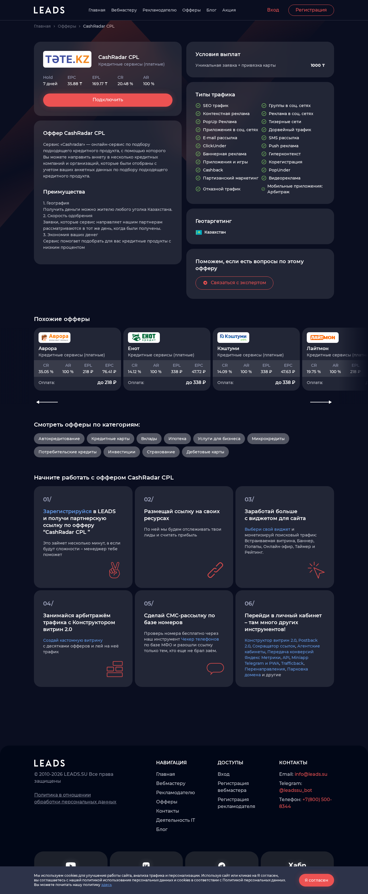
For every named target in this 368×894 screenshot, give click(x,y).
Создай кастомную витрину (73, 640)
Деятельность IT (175, 820)
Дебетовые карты (205, 451)
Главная (97, 10)
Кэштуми (228, 348)
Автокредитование (59, 438)
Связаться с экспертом (238, 282)
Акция (229, 10)
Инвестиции (121, 451)
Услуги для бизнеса (219, 438)
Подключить (108, 99)
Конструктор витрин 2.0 (270, 640)
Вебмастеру (124, 10)
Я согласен (316, 880)
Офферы (191, 10)
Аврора (48, 348)
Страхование (161, 451)
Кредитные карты (110, 438)
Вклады (149, 438)
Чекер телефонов (200, 639)
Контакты (167, 811)
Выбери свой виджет (267, 529)
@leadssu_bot (295, 790)
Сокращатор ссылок (273, 646)
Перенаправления (265, 669)
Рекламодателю (160, 10)
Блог (211, 10)
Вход (273, 10)
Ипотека (177, 438)
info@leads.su (311, 774)
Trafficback (292, 663)
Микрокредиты (268, 438)
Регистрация (311, 10)
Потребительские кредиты (68, 451)
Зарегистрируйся (67, 511)
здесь (106, 884)
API (286, 657)
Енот (133, 348)
